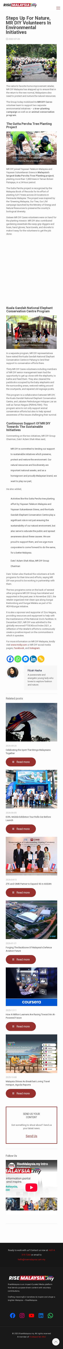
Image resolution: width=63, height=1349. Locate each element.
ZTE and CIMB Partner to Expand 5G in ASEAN (28, 884)
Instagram (35, 648)
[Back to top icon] (55, 1342)
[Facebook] (10, 658)
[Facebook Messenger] (25, 658)
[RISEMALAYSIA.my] (20, 5)
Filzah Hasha (35, 670)
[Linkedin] (33, 658)
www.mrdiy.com (19, 644)
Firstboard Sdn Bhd (37, 1337)
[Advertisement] (31, 271)
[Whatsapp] (17, 658)
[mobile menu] (58, 8)
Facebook (19, 648)
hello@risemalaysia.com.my (31, 1259)
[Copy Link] (40, 658)
